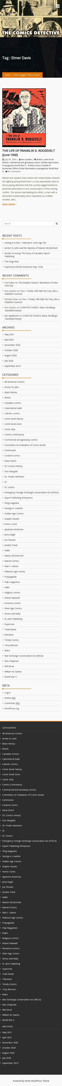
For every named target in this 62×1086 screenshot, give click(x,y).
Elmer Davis (35, 165)
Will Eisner (9, 666)
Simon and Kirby (12, 613)
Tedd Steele (10, 629)
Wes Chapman (12, 661)
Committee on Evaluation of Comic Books (25, 445)
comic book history (14, 418)
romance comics (13, 603)
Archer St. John (12, 387)
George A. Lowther (14, 508)
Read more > (9, 204)
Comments (12, 703)
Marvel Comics (12, 560)
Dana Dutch (10, 460)
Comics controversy (14, 434)
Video (7, 650)
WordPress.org (12, 708)
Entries (10, 697)
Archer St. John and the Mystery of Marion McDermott (31, 248)
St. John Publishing (13, 618)
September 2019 (13, 366)
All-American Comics (15, 381)
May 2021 (9, 334)
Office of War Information (24, 168)
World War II (20, 165)
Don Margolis (11, 471)
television (9, 634)
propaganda (42, 168)
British (40, 159)
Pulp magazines (12, 582)
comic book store (13, 424)
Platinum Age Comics (15, 571)
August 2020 (11, 355)
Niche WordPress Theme (37, 1080)
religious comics (12, 592)
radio (7, 587)
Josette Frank (11, 545)
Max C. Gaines (11, 566)
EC (6, 481)
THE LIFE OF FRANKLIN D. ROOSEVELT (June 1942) (28, 153)
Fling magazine (12, 503)
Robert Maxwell (12, 597)
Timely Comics (12, 640)
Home (8, 74)
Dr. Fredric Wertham (14, 476)
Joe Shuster (10, 539)
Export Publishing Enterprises (19, 497)
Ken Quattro (26, 159)
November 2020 (12, 344)
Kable (7, 550)
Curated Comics (12, 455)
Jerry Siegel (10, 534)
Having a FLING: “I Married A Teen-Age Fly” (25, 242)
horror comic (11, 524)
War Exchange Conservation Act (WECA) (24, 655)
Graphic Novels (12, 518)
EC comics (10, 487)
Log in (8, 692)
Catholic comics (12, 413)
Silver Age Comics (13, 608)
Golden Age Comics (50, 162)
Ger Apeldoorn (12, 315)
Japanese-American (14, 529)
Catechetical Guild (13, 408)
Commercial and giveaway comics (24, 162)
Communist (10, 450)
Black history (11, 392)
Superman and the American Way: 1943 (24, 266)
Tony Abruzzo (11, 645)
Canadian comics (13, 402)
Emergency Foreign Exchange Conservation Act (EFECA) (32, 492)
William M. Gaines (13, 671)
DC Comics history (14, 466)
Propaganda (8, 165)
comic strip (10, 429)
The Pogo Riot (12, 261)
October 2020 (11, 350)
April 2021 (9, 339)
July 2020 (9, 360)
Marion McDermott (14, 555)
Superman (9, 624)
